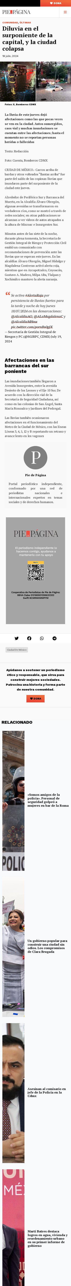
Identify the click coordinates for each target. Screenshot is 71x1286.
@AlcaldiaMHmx (24, 321)
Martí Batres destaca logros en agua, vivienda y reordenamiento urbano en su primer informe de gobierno (47, 1238)
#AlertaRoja (34, 295)
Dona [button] (57, 3)
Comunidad (10, 22)
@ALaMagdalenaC (48, 316)
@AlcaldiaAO (21, 316)
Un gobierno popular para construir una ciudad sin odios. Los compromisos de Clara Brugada (47, 946)
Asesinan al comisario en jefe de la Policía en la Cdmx (47, 1092)
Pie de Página (35, 475)
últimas (25, 22)
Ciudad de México (16, 649)
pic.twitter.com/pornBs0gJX (32, 326)
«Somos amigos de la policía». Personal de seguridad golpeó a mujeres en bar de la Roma (48, 799)
